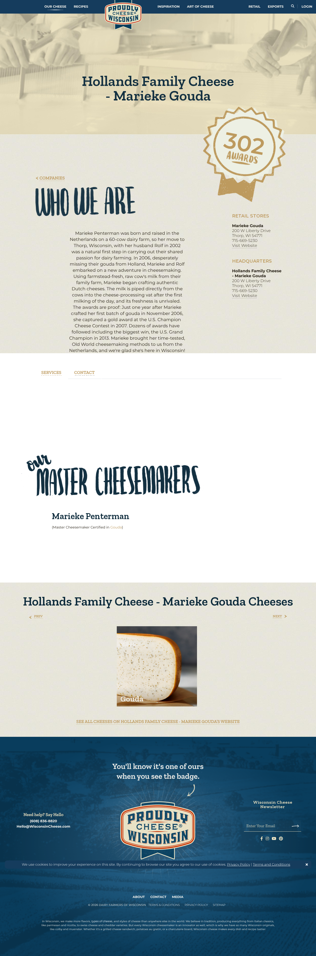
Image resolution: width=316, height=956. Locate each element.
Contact (158, 897)
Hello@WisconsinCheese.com (43, 826)
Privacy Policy (238, 864)
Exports (276, 7)
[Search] (292, 6)
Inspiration (169, 7)
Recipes (81, 7)
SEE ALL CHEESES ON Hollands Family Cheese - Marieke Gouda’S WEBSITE (158, 721)
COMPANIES (52, 178)
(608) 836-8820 (43, 821)
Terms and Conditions (271, 864)
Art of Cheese (200, 7)
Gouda (116, 527)
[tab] (51, 372)
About (139, 897)
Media (177, 897)
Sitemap (219, 905)
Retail (254, 7)
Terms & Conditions (164, 905)
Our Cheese (55, 7)
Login (307, 7)
